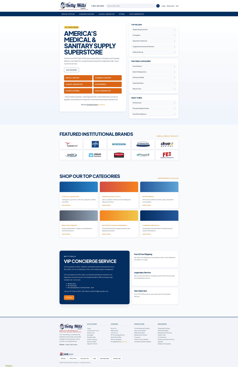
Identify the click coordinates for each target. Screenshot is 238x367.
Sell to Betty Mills (116, 337)
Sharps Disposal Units (140, 29)
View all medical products (167, 136)
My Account (170, 6)
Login (89, 328)
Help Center (114, 330)
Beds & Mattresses (69, 225)
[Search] (158, 6)
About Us (113, 328)
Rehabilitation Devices (165, 333)
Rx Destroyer (137, 103)
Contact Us (114, 333)
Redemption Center (140, 335)
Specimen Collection (140, 41)
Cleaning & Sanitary (86, 14)
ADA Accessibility (116, 339)
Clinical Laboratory (107, 14)
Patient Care (162, 335)
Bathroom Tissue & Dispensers (114, 225)
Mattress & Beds (138, 77)
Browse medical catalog (168, 178)
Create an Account (93, 330)
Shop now (66, 205)
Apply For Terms (92, 344)
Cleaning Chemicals (150, 225)
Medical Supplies (68, 14)
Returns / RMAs (91, 341)
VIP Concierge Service (118, 335)
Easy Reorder (71, 70)
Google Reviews (119, 341)
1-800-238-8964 (97, 6)
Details (69, 297)
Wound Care (137, 89)
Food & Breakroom (136, 14)
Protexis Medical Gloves (141, 108)
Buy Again (90, 335)
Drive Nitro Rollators (139, 114)
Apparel (122, 14)
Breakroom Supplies (164, 344)
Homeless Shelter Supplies (142, 341)
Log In (163, 6)
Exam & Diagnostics (139, 72)
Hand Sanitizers (138, 83)
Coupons (137, 337)
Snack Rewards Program (142, 328)
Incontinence (137, 66)
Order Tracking (92, 339)
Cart (177, 6)
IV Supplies (136, 35)
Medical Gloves (138, 52)
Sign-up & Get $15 (140, 330)
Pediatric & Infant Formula (166, 339)
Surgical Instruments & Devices (143, 46)
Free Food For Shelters (141, 339)
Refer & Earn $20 (139, 333)
